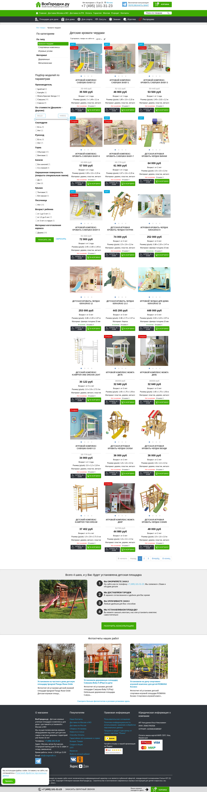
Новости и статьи (77, 732)
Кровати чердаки (45, 44)
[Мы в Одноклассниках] (80, 759)
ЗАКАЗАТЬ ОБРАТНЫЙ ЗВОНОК (80, 789)
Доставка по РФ (77, 13)
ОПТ (72, 748)
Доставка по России (78, 725)
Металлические (45, 63)
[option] (86, 59)
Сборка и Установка (78, 729)
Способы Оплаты (77, 735)
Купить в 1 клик (79, 110)
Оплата (88, 13)
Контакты (125, 13)
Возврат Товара (76, 741)
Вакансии (74, 751)
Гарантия (97, 13)
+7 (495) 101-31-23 (97, 6)
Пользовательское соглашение (117, 719)
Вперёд (155, 558)
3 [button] (88, 76)
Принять (9, 781)
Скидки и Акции (76, 744)
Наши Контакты (76, 719)
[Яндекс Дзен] (79, 766)
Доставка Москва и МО (58, 13)
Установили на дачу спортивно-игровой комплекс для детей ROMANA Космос (148, 684)
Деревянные (44, 59)
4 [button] (91, 76)
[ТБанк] (110, 738)
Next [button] (100, 59)
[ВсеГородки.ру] (52, 5)
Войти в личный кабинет (80, 754)
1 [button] (81, 76)
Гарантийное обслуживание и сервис (85, 738)
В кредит (115, 13)
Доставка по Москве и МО (80, 722)
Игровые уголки (45, 51)
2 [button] (84, 76)
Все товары (40, 28)
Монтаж (106, 13)
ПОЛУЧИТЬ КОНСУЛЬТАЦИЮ (119, 626)
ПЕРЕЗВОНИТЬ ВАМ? (138, 5)
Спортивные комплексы (49, 47)
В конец (166, 558)
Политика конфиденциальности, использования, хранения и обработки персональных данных (120, 725)
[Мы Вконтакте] (73, 759)
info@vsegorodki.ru (48, 756)
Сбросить (61, 239)
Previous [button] (72, 59)
